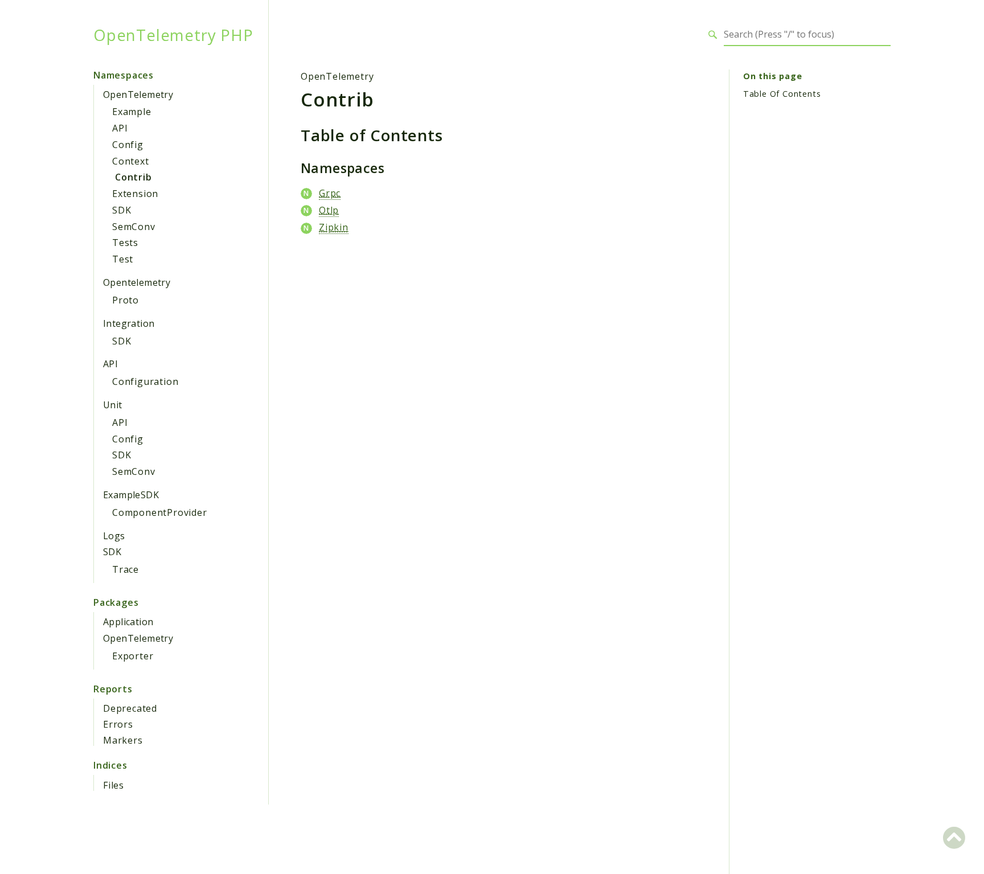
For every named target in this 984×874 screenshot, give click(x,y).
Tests (125, 242)
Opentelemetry (136, 282)
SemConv (133, 226)
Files (113, 785)
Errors (118, 724)
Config (128, 144)
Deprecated (130, 708)
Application (128, 622)
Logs (114, 536)
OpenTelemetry (138, 94)
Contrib (133, 177)
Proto (125, 300)
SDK (121, 210)
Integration (128, 323)
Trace (125, 569)
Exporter (132, 656)
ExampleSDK (131, 495)
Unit (112, 405)
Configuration (145, 381)
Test (122, 259)
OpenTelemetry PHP (173, 35)
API (120, 128)
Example (131, 111)
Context (130, 161)
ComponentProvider (159, 512)
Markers (123, 740)
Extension (135, 193)
